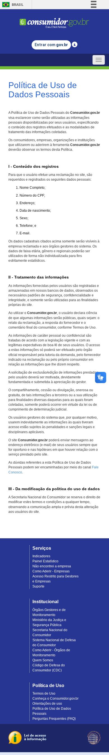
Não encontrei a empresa (51, 566)
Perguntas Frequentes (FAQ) (54, 719)
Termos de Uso (43, 693)
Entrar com (51, 45)
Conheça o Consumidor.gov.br (55, 698)
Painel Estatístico (45, 561)
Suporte (38, 586)
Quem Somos (42, 660)
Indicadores (41, 556)
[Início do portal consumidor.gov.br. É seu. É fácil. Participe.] (54, 20)
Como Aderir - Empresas (51, 571)
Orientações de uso (47, 704)
